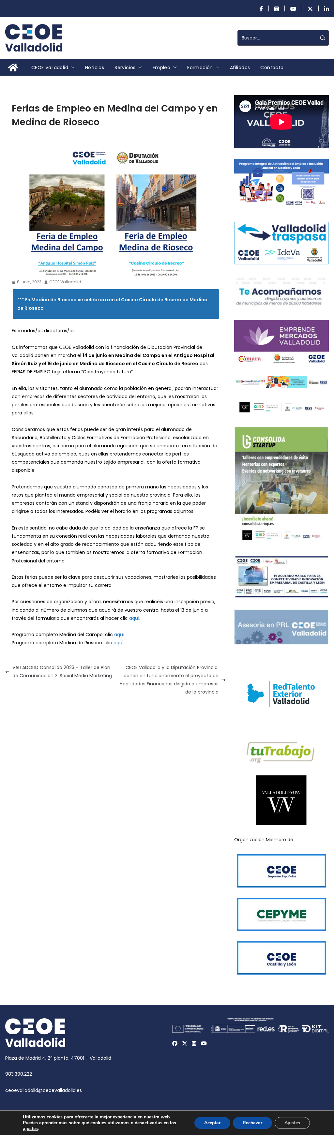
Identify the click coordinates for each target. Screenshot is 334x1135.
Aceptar (212, 1123)
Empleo (161, 67)
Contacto (271, 67)
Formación (200, 67)
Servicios (125, 67)
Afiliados (240, 67)
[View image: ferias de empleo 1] (115, 205)
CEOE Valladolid (49, 67)
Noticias (94, 67)
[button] (71, 67)
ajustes (30, 1129)
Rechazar (252, 1123)
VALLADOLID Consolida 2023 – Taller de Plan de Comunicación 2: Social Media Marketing (62, 671)
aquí (134, 618)
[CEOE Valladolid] (13, 67)
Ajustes (292, 1123)
